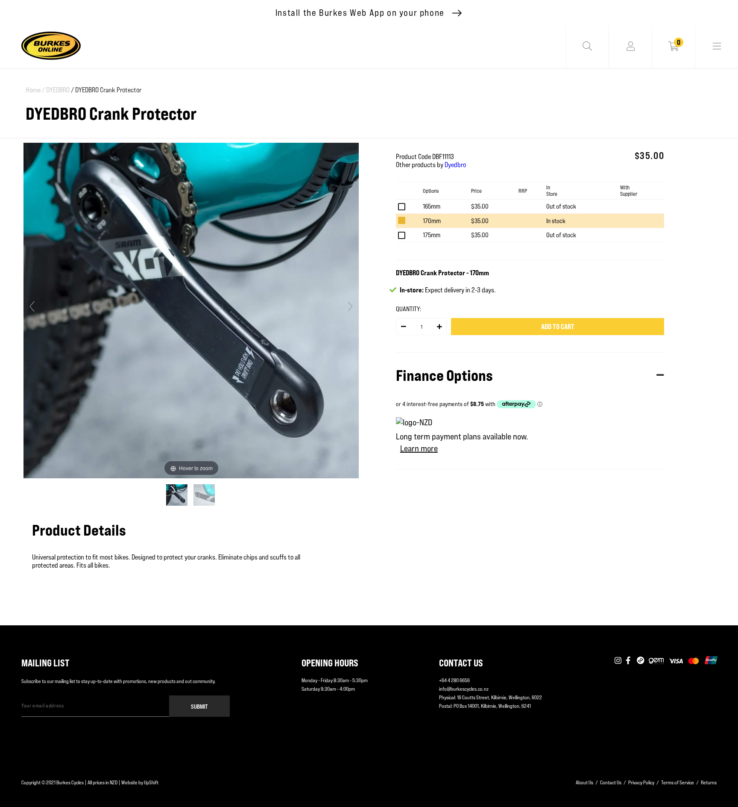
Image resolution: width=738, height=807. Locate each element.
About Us (584, 782)
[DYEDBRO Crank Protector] (177, 495)
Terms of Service (677, 782)
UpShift (151, 782)
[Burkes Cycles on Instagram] (618, 660)
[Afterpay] (640, 660)
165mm (431, 206)
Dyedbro (455, 165)
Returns (709, 782)
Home (35, 90)
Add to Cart (557, 326)
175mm (431, 235)
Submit (199, 706)
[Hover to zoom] (191, 310)
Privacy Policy (641, 782)
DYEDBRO (58, 90)
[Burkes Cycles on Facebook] (629, 660)
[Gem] (656, 660)
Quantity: (408, 308)
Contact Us (610, 782)
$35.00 (480, 206)
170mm (432, 220)
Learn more (419, 448)
